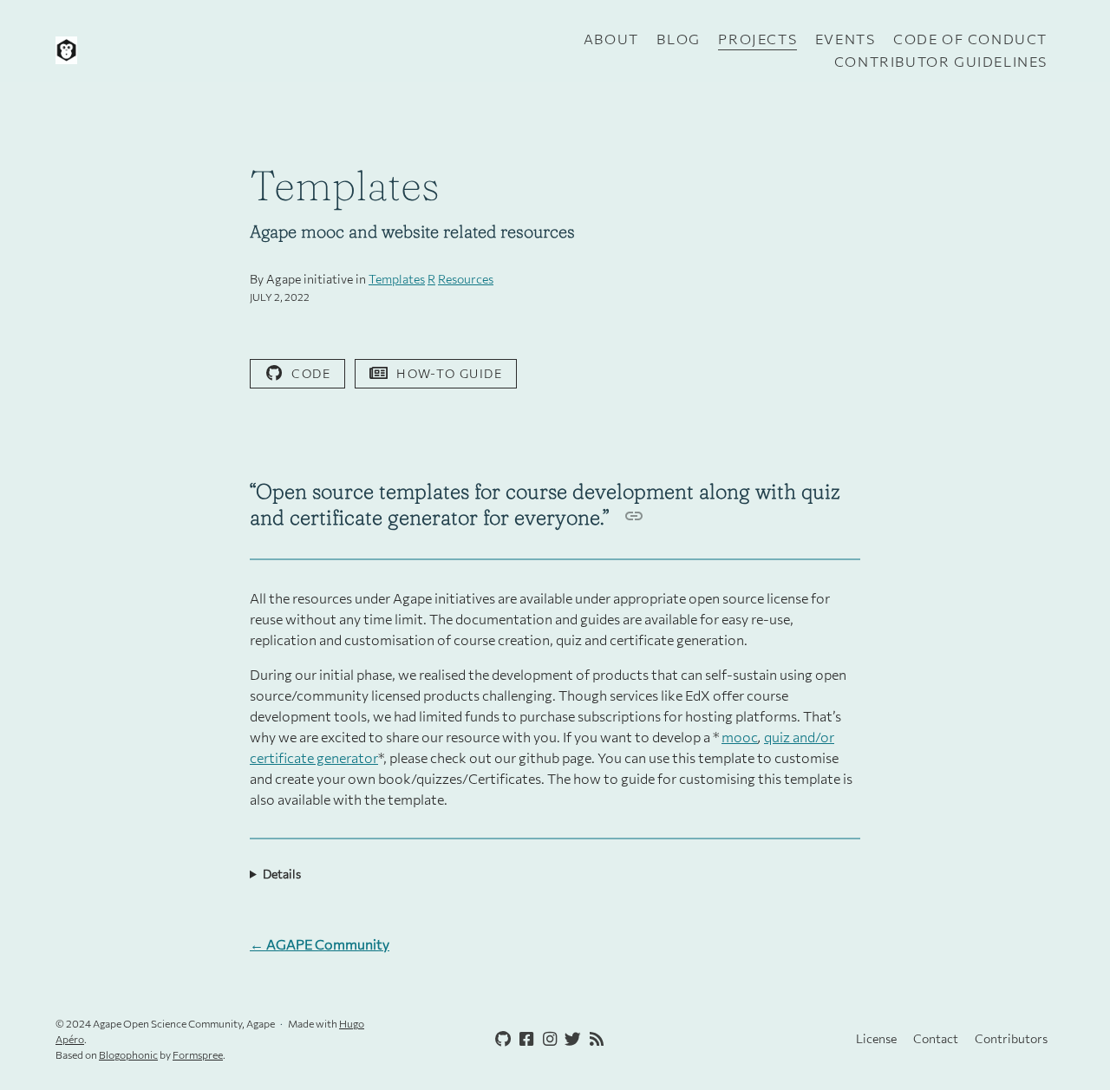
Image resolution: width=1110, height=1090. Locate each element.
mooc (740, 736)
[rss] (593, 1040)
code (310, 373)
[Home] (220, 51)
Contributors (1011, 1038)
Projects (757, 38)
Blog (678, 38)
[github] (499, 1040)
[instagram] (546, 1040)
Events (845, 38)
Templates (397, 278)
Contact (935, 1038)
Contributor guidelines (941, 61)
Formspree (198, 1054)
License (876, 1038)
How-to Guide (449, 373)
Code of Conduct (970, 38)
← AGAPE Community (319, 944)
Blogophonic (128, 1054)
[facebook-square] (523, 1040)
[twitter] (570, 1040)
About (611, 38)
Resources (465, 278)
